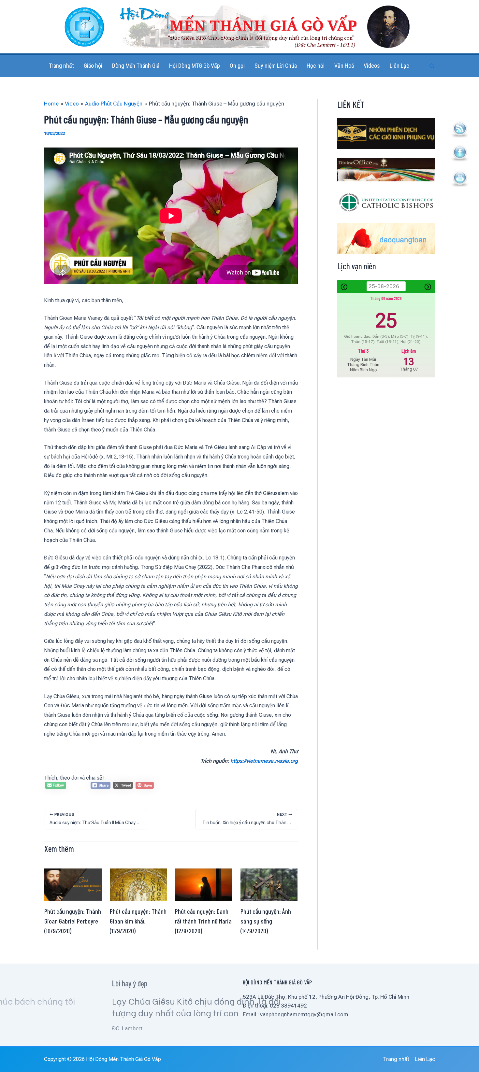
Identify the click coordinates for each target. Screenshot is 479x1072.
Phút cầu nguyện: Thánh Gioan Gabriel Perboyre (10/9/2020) (72, 921)
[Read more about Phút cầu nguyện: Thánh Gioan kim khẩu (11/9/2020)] (138, 884)
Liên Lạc (425, 1059)
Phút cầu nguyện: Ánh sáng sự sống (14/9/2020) (265, 921)
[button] (432, 66)
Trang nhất (396, 1059)
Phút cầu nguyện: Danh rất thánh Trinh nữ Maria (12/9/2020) (203, 921)
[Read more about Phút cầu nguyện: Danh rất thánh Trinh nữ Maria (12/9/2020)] (203, 884)
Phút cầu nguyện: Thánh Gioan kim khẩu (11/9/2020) (138, 921)
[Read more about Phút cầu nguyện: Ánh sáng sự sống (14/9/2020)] (269, 884)
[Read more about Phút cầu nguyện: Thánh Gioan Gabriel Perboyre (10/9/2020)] (73, 884)
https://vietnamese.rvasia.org (264, 761)
